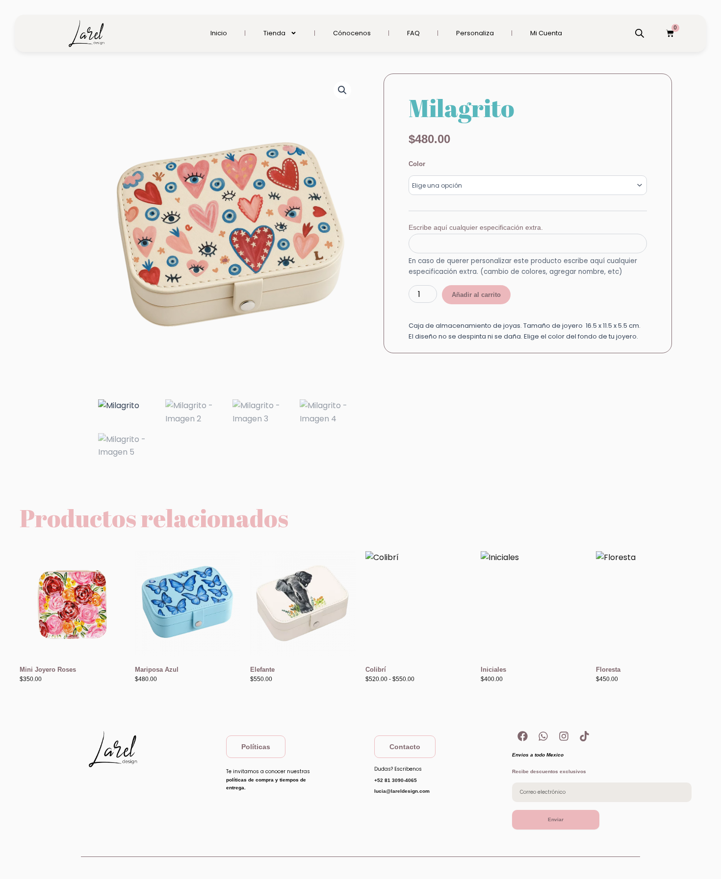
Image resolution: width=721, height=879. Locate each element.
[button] (342, 90)
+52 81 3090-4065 (395, 780)
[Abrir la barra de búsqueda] (639, 33)
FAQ (413, 33)
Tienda (274, 33)
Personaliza (475, 33)
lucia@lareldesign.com (402, 791)
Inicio (218, 33)
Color (417, 164)
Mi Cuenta (546, 33)
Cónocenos (352, 33)
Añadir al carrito (476, 294)
